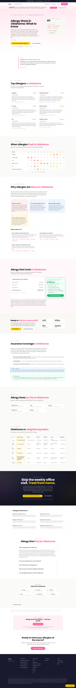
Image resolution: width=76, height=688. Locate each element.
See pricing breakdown (28, 328)
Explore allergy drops (62, 7)
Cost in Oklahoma (52, 32)
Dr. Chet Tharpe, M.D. (19, 46)
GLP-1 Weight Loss (23, 665)
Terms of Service (60, 662)
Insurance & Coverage (37, 663)
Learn (12, 14)
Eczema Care (53, 4)
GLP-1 (58, 4)
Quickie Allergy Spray (24, 667)
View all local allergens (53, 30)
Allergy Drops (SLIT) (23, 662)
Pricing (34, 669)
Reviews (34, 670)
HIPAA (58, 663)
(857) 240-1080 (17, 4)
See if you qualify (38, 624)
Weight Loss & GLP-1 (36, 665)
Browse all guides (48, 495)
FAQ (33, 672)
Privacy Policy (59, 660)
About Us (46, 660)
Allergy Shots (21, 14)
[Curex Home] (10, 4)
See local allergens (36, 43)
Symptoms (35, 667)
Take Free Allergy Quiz (38, 648)
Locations (26, 14)
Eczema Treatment (23, 663)
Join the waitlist (53, 7)
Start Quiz (64, 4)
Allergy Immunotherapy (24, 660)
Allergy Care (47, 4)
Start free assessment (55, 295)
